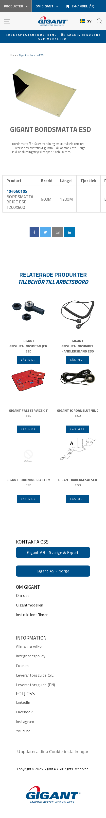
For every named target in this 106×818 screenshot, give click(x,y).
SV (89, 21)
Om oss (23, 595)
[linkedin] (69, 232)
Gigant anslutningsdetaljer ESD (28, 345)
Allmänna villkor (29, 646)
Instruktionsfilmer (32, 615)
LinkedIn (23, 702)
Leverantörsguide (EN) (35, 685)
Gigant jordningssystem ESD (28, 482)
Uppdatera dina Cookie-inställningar (53, 751)
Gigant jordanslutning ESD (78, 413)
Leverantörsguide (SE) (35, 675)
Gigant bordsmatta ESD (50, 129)
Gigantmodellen (29, 605)
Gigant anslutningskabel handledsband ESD (77, 345)
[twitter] (45, 232)
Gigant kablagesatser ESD (77, 482)
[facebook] (34, 232)
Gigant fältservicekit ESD (28, 413)
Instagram (25, 721)
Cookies (23, 665)
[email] (57, 232)
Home (13, 55)
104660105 (16, 191)
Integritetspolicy (30, 656)
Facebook (24, 712)
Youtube (23, 731)
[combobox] (85, 21)
